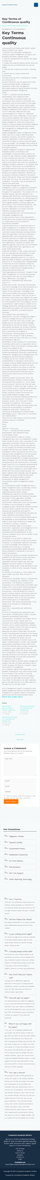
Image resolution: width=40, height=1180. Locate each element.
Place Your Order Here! (12, 697)
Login (20, 1159)
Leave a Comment (8, 26)
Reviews (20, 1155)
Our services (20, 1148)
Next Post (20, 739)
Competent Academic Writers (9, 4)
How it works (20, 1153)
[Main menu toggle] (36, 5)
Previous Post (20, 734)
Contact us (20, 1157)
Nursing (19, 26)
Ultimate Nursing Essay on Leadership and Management (27, 708)
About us (20, 1151)
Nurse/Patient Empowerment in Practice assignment (8, 708)
